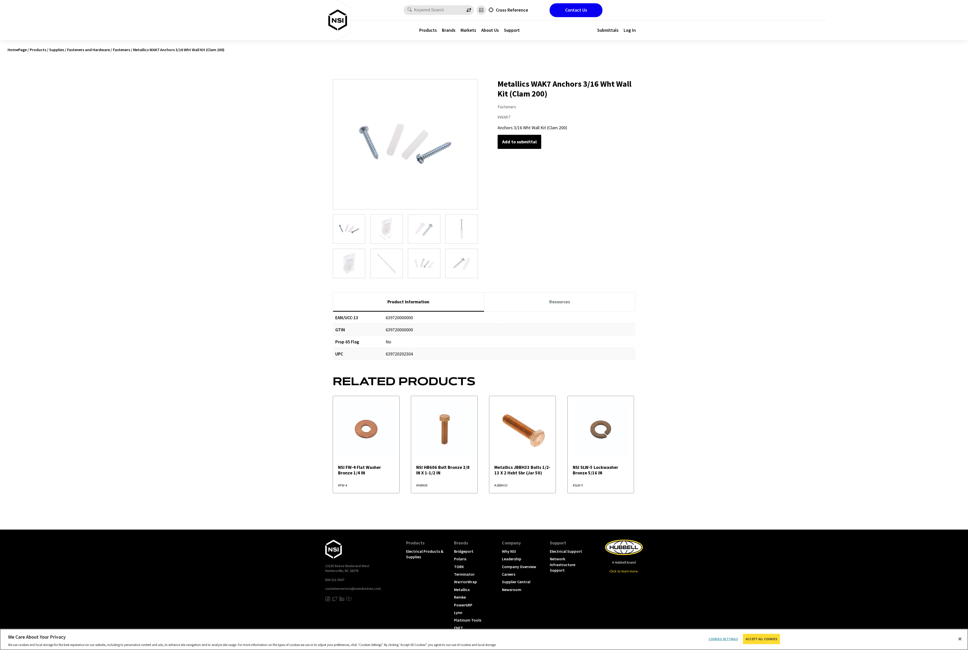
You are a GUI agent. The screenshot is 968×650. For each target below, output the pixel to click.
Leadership (511, 558)
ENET (458, 627)
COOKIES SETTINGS (723, 639)
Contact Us (576, 10)
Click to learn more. (624, 571)
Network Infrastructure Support (562, 564)
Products (428, 30)
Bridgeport (463, 551)
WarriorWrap (465, 581)
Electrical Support (566, 551)
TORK (459, 566)
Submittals (608, 30)
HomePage (17, 49)
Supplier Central (516, 581)
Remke (460, 597)
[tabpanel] (484, 339)
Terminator (464, 574)
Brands (449, 30)
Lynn (458, 612)
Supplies (56, 49)
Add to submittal (519, 142)
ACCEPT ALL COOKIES (761, 639)
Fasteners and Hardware (88, 49)
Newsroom (511, 589)
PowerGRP (463, 604)
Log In (630, 30)
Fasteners (121, 49)
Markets (468, 30)
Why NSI (509, 551)
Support (512, 30)
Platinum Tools (467, 620)
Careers (508, 574)
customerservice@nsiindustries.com (353, 588)
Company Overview (519, 566)
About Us (490, 30)
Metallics (462, 589)
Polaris (460, 558)
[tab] (408, 302)
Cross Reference (512, 10)
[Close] (959, 638)
